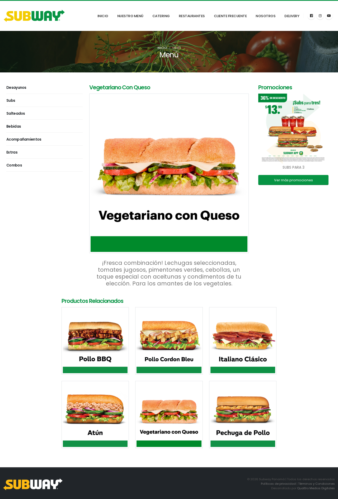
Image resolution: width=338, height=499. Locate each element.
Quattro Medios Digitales (316, 488)
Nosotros (265, 16)
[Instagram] (320, 16)
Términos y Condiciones (316, 484)
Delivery (291, 16)
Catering (161, 16)
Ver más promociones (293, 180)
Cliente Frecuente (230, 16)
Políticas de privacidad (278, 484)
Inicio (102, 16)
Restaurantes (192, 16)
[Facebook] (311, 16)
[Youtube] (328, 16)
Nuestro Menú (130, 16)
